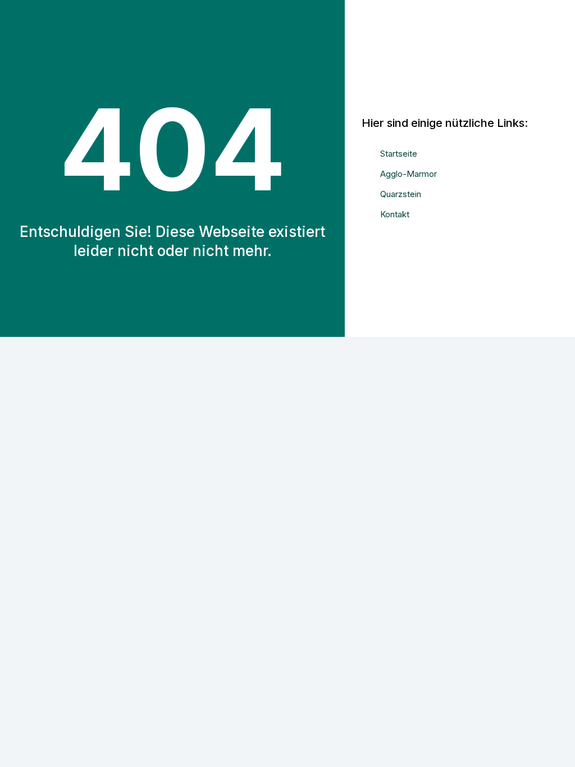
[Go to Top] (558, 750)
